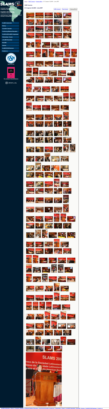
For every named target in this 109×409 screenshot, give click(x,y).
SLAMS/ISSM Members (8, 48)
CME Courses (31, 1)
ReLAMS (4, 42)
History (4, 25)
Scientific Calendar (7, 28)
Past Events (65, 9)
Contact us (5, 51)
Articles (4, 45)
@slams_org (12, 83)
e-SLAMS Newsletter (7, 39)
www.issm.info (11, 64)
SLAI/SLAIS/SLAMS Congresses (10, 34)
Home (25, 1)
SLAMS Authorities (7, 23)
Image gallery (39, 1)
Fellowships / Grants (7, 37)
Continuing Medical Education (9, 31)
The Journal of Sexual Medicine (11, 78)
